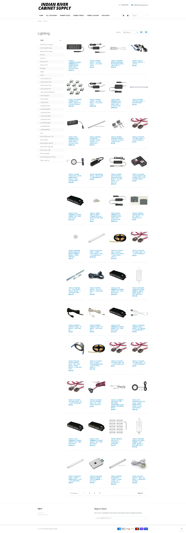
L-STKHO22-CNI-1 (45, 113)
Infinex (42, 75)
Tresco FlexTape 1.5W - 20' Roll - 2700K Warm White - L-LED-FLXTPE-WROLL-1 (96, 364)
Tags (41, 40)
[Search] (146, 15)
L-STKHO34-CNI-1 (45, 119)
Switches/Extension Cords (47, 157)
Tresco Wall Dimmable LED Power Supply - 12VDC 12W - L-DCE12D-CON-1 (116, 216)
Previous (75, 493)
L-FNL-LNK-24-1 (44, 95)
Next (139, 493)
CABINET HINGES (78, 15)
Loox (41, 133)
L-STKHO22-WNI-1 (45, 116)
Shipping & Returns (43, 514)
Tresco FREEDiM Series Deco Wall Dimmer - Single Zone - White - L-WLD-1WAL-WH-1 (138, 291)
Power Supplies (44, 153)
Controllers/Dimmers (46, 48)
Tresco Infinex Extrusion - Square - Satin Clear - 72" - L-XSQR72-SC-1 (95, 140)
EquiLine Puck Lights (46, 51)
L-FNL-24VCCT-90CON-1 (47, 92)
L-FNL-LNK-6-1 (44, 99)
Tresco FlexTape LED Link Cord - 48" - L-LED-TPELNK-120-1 (117, 362)
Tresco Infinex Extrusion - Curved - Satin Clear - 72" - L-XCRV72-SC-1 (116, 479)
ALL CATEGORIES (51, 15)
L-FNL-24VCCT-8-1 (45, 89)
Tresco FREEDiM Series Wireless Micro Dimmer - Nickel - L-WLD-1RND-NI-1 (74, 254)
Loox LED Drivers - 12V (46, 136)
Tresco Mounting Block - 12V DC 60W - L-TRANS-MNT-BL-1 (96, 176)
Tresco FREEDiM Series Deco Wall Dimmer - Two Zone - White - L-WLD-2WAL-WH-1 (138, 442)
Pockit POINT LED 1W (46, 143)
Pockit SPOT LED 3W (46, 147)
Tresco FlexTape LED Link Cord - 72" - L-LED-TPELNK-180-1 (75, 401)
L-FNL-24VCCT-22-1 (46, 82)
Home (41, 15)
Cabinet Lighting (93, 15)
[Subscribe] (145, 518)
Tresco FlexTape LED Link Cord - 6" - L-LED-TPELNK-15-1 (139, 138)
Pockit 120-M (44, 140)
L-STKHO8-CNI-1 (45, 126)
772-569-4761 (124, 5)
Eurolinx (42, 55)
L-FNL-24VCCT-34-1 (46, 85)
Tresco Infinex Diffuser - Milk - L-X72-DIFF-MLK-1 (138, 101)
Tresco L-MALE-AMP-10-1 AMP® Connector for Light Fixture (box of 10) (96, 216)
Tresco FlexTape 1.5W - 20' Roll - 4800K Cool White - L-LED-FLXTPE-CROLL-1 (117, 254)
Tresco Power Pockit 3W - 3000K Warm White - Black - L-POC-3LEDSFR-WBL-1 (75, 177)
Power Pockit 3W (45, 150)
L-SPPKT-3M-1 (44, 102)
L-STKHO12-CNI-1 (45, 106)
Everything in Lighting (46, 44)
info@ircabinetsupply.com (140, 5)
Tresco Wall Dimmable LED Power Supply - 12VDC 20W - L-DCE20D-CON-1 (74, 140)
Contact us (41, 513)
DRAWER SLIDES (65, 15)
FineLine (42, 58)
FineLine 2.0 (44, 61)
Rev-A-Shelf (106, 15)
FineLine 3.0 (44, 65)
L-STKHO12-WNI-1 (45, 109)
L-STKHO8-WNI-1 (45, 130)
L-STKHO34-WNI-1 (45, 123)
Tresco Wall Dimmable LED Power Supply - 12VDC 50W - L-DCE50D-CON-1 (116, 103)
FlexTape (43, 68)
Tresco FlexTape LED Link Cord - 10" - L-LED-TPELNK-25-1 (138, 252)
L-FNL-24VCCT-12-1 (45, 78)
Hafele (42, 72)
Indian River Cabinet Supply (49, 529)
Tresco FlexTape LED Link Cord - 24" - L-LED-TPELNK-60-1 (139, 362)
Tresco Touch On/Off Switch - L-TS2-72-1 (138, 62)
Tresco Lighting (44, 160)
